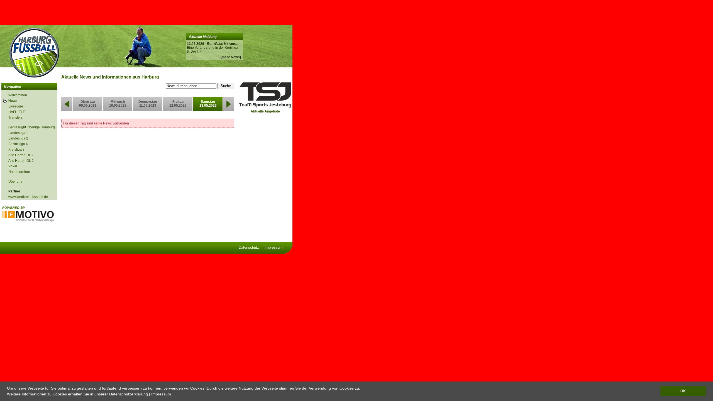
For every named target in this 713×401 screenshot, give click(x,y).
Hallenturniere (19, 172)
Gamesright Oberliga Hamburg (31, 127)
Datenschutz (249, 247)
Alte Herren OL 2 (21, 161)
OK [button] (683, 391)
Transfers (15, 117)
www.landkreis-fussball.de (28, 197)
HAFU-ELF (16, 112)
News (12, 101)
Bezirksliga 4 (18, 144)
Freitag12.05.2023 (178, 103)
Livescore (15, 106)
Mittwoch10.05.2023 (117, 103)
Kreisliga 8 (16, 149)
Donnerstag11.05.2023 (147, 103)
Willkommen (17, 95)
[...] (199, 51)
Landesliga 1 (18, 133)
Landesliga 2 (18, 138)
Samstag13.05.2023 (208, 103)
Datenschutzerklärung (128, 394)
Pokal (12, 166)
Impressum (161, 394)
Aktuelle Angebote (265, 111)
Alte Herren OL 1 (21, 155)
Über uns (15, 182)
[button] (173, 394)
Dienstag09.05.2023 (87, 103)
